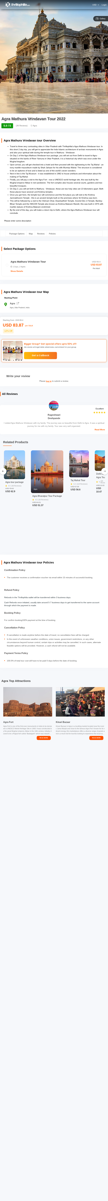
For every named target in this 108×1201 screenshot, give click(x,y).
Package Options (16, 234)
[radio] (54, 265)
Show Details (17, 271)
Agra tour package (14, 482)
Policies (52, 234)
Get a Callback (40, 355)
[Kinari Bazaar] (80, 702)
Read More (100, 429)
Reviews (41, 234)
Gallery (102, 19)
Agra (12, 303)
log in (48, 381)
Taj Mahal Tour (78, 480)
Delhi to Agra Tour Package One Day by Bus (101, 476)
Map (31, 234)
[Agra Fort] (27, 702)
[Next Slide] (104, 471)
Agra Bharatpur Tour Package (47, 496)
